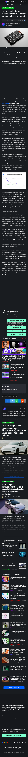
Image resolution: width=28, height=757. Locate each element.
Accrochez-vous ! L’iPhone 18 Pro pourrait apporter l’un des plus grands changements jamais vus (18, 659)
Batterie (5, 396)
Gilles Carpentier (10, 23)
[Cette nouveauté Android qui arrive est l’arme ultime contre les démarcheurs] (5, 587)
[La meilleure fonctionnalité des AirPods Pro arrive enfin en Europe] (5, 616)
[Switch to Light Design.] (21, 1)
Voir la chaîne (23, 338)
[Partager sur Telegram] (10, 20)
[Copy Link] (14, 20)
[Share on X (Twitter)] (5, 20)
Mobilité (7, 4)
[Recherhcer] (24, 1)
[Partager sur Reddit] (12, 20)
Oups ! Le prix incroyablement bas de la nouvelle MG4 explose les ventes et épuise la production (13, 489)
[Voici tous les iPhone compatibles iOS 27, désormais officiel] (5, 579)
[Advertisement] (14, 82)
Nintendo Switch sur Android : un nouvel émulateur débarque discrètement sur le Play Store (18, 678)
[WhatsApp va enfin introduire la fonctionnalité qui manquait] (5, 633)
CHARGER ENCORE (13, 687)
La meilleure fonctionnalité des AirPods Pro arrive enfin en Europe (17, 615)
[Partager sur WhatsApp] (7, 20)
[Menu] (3, 1)
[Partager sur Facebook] (3, 20)
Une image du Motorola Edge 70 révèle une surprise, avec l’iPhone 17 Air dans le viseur (18, 624)
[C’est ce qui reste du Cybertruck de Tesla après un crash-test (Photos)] (22, 566)
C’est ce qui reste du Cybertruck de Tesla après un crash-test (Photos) (9, 565)
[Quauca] (10, 1)
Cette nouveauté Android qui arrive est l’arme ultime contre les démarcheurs (18, 586)
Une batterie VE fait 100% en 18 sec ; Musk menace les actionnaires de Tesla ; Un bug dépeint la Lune (14, 358)
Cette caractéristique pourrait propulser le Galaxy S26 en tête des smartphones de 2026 (17, 607)
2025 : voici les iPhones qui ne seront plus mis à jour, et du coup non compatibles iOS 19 (9, 545)
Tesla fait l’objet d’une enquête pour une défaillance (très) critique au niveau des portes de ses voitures (14, 430)
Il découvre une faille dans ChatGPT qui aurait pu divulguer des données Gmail (17, 640)
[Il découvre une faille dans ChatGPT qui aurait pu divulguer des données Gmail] (5, 641)
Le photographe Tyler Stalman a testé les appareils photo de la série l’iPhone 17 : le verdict (17, 650)
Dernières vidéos (9, 338)
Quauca (3, 4)
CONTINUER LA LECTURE (14, 476)
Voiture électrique (13, 396)
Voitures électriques (15, 4)
